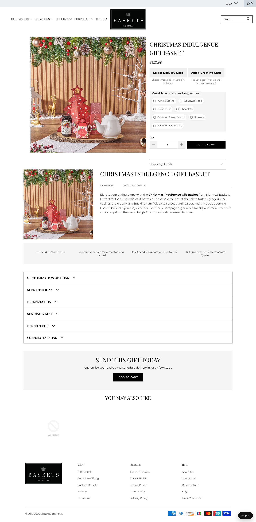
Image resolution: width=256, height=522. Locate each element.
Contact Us (189, 478)
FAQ (184, 491)
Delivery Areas (190, 485)
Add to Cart (128, 377)
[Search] (248, 19)
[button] (21, 19)
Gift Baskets (84, 472)
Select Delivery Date (168, 72)
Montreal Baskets (51, 513)
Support (245, 515)
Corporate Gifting (88, 478)
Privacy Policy (138, 478)
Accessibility (137, 491)
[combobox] (237, 19)
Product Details (134, 185)
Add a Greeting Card (206, 72)
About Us (187, 472)
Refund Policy (138, 485)
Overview (106, 185)
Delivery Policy (139, 498)
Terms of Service (140, 472)
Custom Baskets (87, 485)
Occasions (83, 498)
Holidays (82, 491)
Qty (152, 137)
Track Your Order (192, 498)
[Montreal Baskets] (128, 19)
